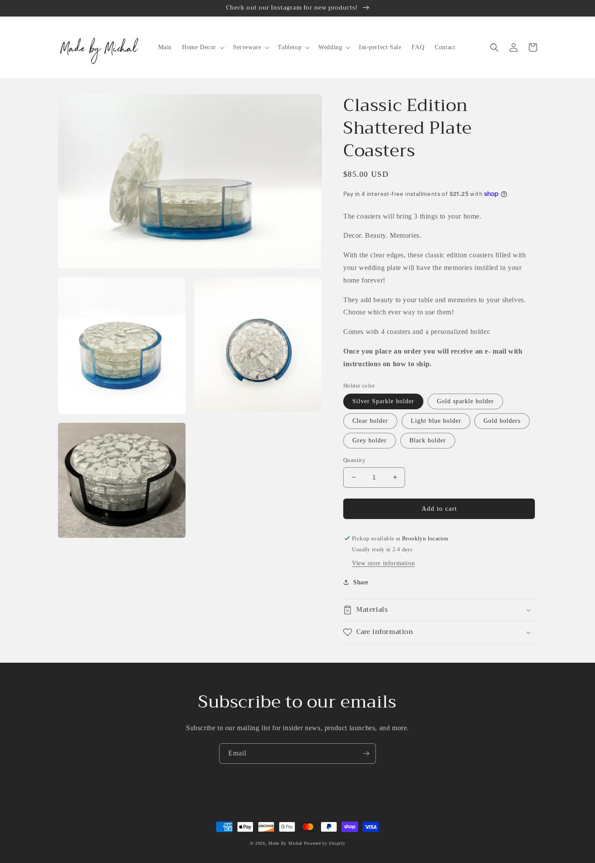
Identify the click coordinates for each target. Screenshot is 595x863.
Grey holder (369, 440)
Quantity (354, 460)
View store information (383, 563)
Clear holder (370, 421)
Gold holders (502, 421)
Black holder (427, 440)
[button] (202, 47)
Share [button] (360, 582)
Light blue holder (436, 421)
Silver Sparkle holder (383, 401)
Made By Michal (286, 843)
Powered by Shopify (324, 843)
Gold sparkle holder (465, 401)
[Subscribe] (365, 753)
